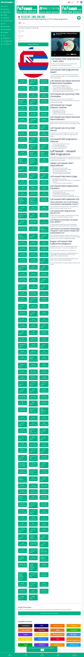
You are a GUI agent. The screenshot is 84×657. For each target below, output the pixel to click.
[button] (71, 2)
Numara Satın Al (32, 44)
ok (42, 650)
